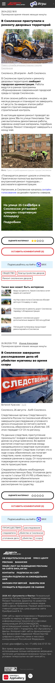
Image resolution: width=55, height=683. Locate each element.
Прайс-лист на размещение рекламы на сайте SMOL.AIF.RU (24, 567)
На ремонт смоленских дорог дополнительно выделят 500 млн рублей (31, 319)
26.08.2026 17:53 (9, 343)
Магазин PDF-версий (14, 583)
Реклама (7, 562)
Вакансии (21, 562)
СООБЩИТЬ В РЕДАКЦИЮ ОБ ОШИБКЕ (23, 587)
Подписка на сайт (28, 572)
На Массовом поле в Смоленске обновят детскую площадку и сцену (31, 301)
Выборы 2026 (37, 583)
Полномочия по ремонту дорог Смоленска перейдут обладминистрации (32, 310)
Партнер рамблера (26, 669)
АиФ (24, 405)
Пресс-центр (40, 558)
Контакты (8, 572)
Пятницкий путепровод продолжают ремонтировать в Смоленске (29, 328)
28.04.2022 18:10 (9, 11)
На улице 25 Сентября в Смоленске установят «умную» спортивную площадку (22, 210)
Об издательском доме (16, 558)
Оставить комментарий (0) (27, 251)
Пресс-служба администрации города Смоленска (29, 170)
